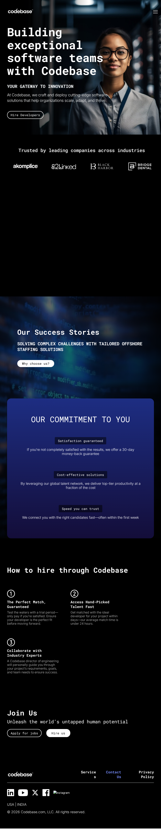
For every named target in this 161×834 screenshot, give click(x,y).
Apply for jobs (24, 733)
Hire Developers (25, 115)
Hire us (58, 733)
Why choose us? (35, 363)
